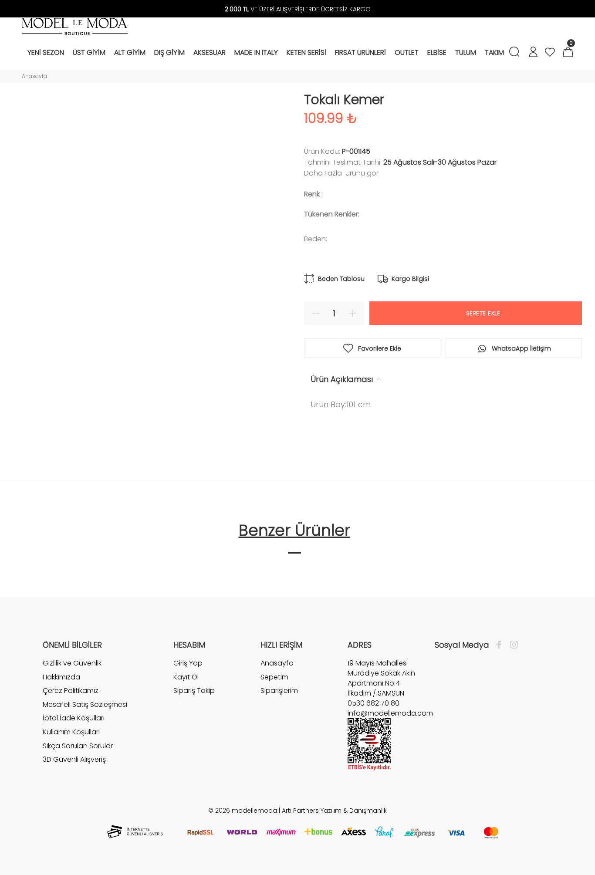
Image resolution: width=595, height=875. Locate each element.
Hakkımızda (61, 677)
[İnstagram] (512, 645)
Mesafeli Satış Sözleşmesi (85, 704)
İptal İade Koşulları (74, 718)
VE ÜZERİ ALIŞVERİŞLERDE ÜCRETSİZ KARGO (298, 9)
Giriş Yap (188, 663)
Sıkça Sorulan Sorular (78, 746)
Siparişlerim (279, 691)
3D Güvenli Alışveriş (74, 759)
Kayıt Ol (186, 677)
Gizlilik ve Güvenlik (72, 663)
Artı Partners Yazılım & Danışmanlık (334, 810)
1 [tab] (294, 553)
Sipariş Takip (194, 691)
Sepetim (274, 677)
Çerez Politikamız (70, 691)
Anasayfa (34, 76)
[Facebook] (501, 645)
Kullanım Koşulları (71, 732)
